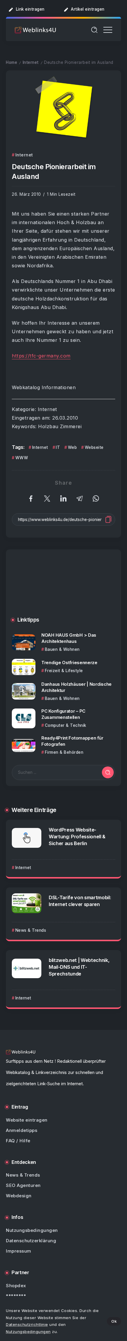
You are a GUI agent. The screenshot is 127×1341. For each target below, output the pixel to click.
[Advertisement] (63, 587)
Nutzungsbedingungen (28, 1331)
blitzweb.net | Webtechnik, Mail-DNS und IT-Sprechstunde (79, 967)
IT (58, 447)
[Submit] (108, 772)
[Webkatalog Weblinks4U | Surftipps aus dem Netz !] (35, 30)
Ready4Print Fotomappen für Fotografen (72, 741)
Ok (114, 1321)
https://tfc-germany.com (41, 356)
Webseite (94, 447)
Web (72, 447)
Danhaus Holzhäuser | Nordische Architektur (76, 687)
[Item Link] (23, 642)
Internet (31, 62)
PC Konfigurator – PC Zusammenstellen (63, 714)
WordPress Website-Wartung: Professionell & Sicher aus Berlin (77, 836)
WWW (21, 457)
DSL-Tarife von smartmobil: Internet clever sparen (80, 900)
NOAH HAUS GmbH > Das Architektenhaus (68, 638)
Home (11, 62)
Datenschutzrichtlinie (27, 1324)
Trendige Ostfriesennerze (69, 662)
